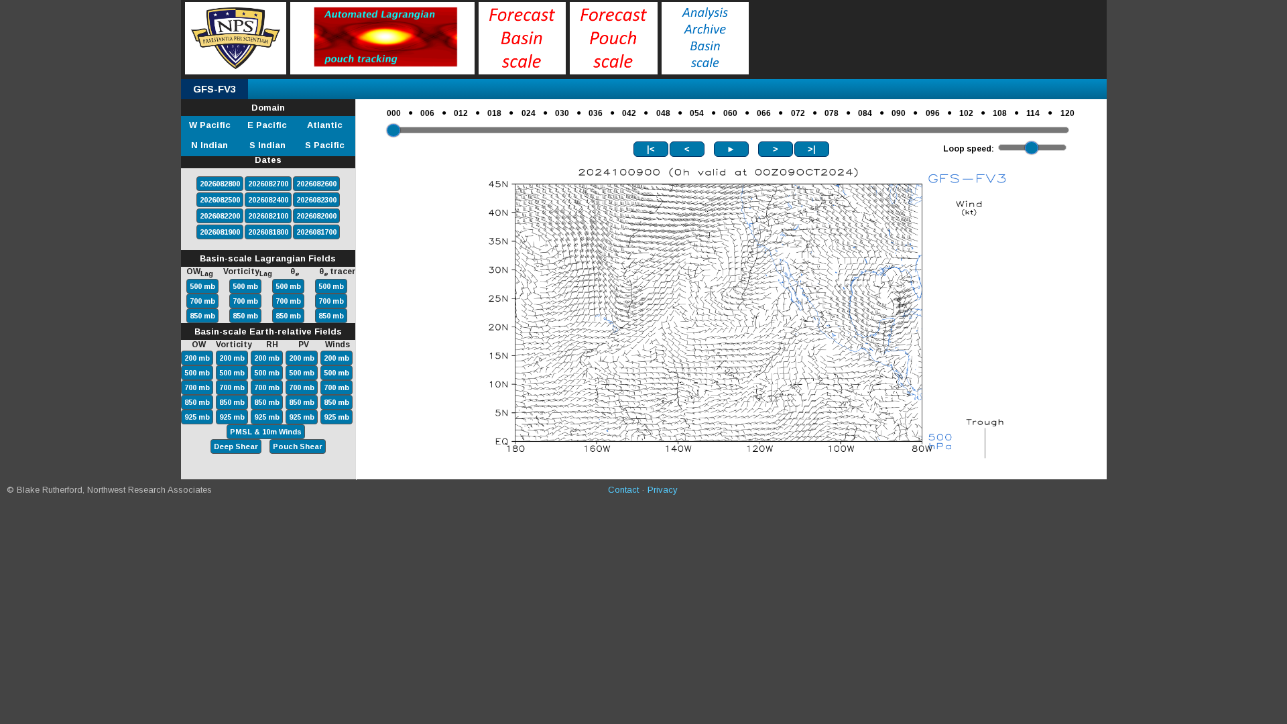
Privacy (663, 490)
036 (596, 113)
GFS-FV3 (214, 89)
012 (461, 113)
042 (629, 113)
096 (933, 113)
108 (1000, 113)
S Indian (267, 145)
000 (394, 113)
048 (663, 113)
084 (865, 113)
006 (427, 113)
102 (966, 113)
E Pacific (267, 125)
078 (831, 113)
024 (529, 113)
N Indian (209, 145)
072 (798, 113)
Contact (623, 490)
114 (1033, 113)
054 (697, 113)
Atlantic (325, 125)
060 (730, 113)
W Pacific (210, 125)
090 (899, 113)
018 (494, 113)
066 (764, 113)
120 (1067, 113)
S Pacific (325, 145)
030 (562, 113)
